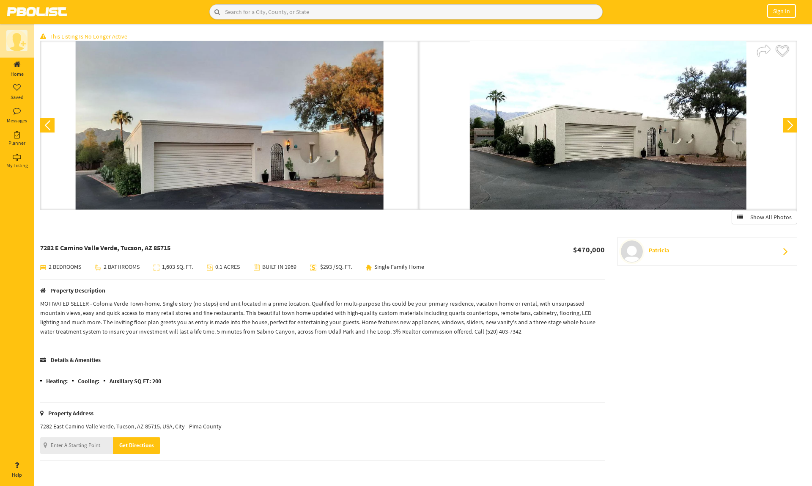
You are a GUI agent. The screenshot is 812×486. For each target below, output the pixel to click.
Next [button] (790, 125)
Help (17, 475)
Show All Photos (769, 217)
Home (17, 74)
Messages (17, 120)
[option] (229, 125)
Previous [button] (47, 125)
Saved (17, 97)
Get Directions (136, 445)
